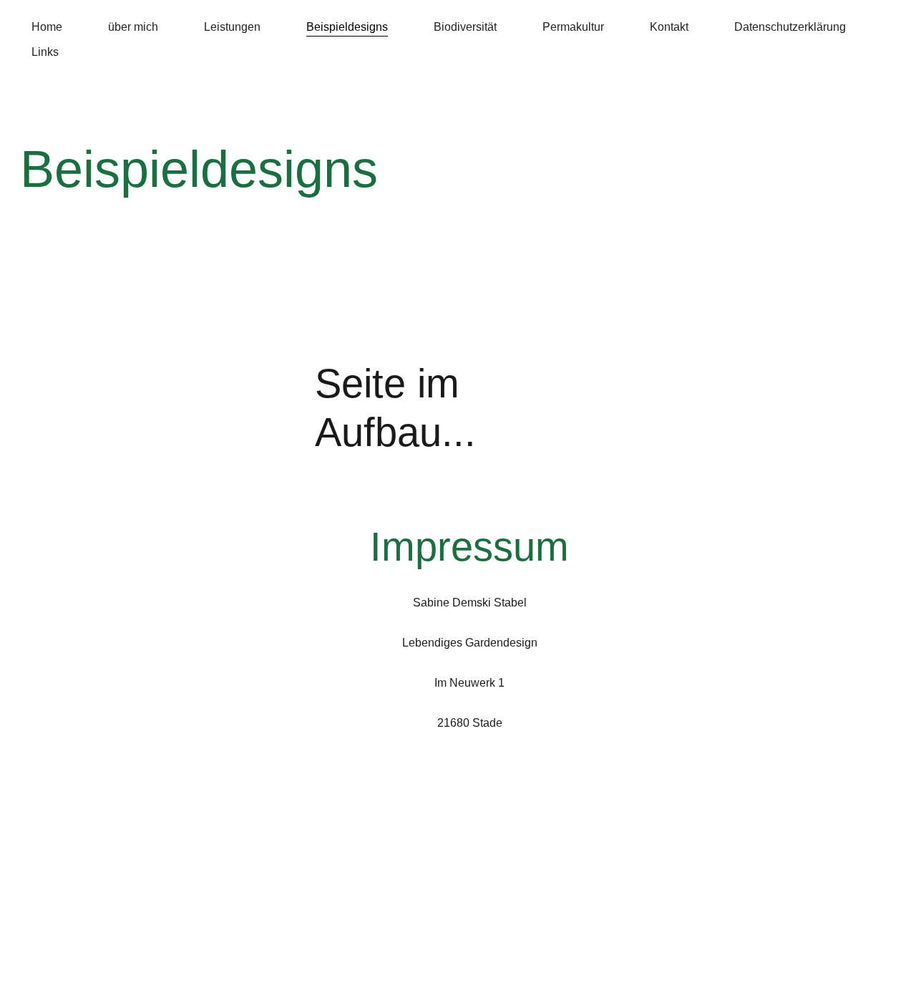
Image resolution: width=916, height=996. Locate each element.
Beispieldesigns (347, 27)
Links (45, 52)
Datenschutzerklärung (790, 27)
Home (46, 27)
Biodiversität (465, 27)
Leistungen (232, 27)
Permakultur (573, 27)
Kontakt (669, 27)
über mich (133, 27)
